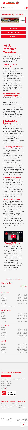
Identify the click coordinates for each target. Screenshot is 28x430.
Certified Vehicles (5, 408)
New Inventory (13, 28)
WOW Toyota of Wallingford (3, 420)
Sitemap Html (18, 419)
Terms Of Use (11, 420)
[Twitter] (5, 388)
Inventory (4, 401)
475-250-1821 (23, 286)
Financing (21, 401)
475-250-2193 (23, 285)
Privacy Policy (8, 419)
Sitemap (14, 419)
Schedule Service (14, 403)
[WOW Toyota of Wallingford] (8, 2)
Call (14, 279)
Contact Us (13, 36)
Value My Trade (21, 407)
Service (12, 401)
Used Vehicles (4, 406)
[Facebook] (2, 388)
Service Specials (13, 406)
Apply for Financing (20, 404)
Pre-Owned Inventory (13, 32)
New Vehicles (4, 403)
